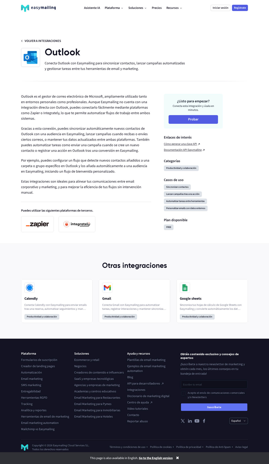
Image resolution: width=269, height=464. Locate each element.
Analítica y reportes (33, 410)
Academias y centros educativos (95, 391)
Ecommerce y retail (86, 360)
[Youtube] (197, 421)
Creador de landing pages (38, 366)
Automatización (31, 372)
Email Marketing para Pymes (92, 404)
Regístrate (240, 8)
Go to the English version (156, 458)
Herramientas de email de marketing (45, 416)
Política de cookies (161, 447)
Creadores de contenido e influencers (99, 372)
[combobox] (238, 421)
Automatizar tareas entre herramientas (185, 201)
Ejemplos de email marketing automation (146, 368)
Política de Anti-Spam (218, 447)
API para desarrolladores (143, 383)
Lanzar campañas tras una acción (182, 194)
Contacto (133, 415)
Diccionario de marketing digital (148, 396)
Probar (193, 119)
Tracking (26, 404)
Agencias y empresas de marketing (97, 385)
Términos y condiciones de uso (127, 447)
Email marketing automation (40, 423)
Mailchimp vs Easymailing (38, 429)
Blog (130, 377)
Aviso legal (241, 447)
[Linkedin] (189, 421)
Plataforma (112, 8)
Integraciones (136, 390)
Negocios (80, 366)
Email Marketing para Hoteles (93, 416)
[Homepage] (38, 8)
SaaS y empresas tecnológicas (94, 379)
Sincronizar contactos (177, 187)
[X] (182, 421)
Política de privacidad (188, 447)
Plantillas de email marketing (146, 360)
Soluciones (135, 8)
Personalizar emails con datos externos (185, 208)
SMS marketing (31, 385)
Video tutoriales (137, 409)
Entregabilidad (31, 391)
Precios (157, 8)
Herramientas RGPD (34, 398)
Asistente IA (92, 8)
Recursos (172, 8)
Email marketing (32, 379)
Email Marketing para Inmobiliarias (97, 410)
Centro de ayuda (138, 402)
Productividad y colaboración (181, 168)
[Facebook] (204, 421)
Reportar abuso (137, 421)
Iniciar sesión (220, 8)
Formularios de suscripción (39, 360)
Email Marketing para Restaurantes (97, 398)
